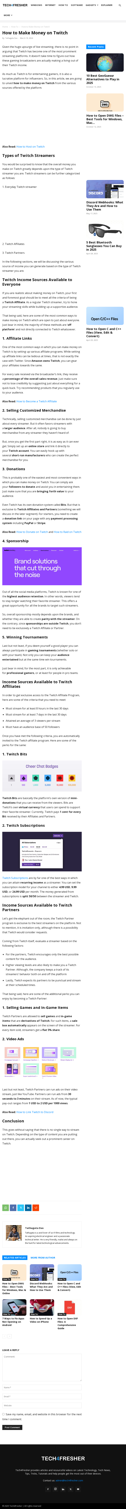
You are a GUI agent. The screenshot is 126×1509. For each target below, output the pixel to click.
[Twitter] (20, 1208)
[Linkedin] (28, 1208)
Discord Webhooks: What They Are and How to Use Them (41, 1287)
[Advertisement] (42, 117)
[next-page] (10, 1336)
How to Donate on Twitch (32, 532)
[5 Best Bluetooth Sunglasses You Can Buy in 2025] (105, 229)
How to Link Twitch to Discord (34, 1112)
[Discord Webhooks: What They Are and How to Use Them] (42, 1272)
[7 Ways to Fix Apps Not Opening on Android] (14, 1307)
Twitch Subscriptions (15, 878)
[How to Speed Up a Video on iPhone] (42, 1307)
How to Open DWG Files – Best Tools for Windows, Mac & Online (14, 1288)
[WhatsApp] (5, 1208)
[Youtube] (78, 1489)
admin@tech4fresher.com (69, 1480)
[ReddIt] (35, 1208)
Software (77, 5)
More (7, 15)
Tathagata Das (11, 38)
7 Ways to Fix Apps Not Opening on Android (13, 1322)
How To (63, 5)
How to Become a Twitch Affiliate (36, 401)
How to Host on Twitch (30, 146)
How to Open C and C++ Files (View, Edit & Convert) (69, 1287)
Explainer (106, 5)
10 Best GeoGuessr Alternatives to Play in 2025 (102, 79)
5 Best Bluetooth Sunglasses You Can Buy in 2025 (104, 245)
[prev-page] (4, 1336)
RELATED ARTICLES (15, 1257)
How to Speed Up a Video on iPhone (41, 1320)
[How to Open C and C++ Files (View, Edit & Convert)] (70, 1272)
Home (5, 26)
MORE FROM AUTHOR (43, 1257)
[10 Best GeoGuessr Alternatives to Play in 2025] (105, 62)
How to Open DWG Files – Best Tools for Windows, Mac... (105, 119)
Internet (50, 5)
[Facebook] (13, 1208)
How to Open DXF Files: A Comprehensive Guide (68, 1323)
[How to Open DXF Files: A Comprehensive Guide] (70, 1307)
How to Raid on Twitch (67, 532)
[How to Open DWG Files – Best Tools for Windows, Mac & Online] (14, 1272)
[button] (120, 5)
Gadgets (91, 5)
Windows (36, 5)
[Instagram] (55, 1489)
